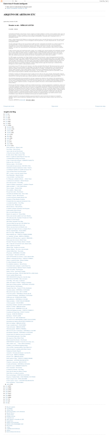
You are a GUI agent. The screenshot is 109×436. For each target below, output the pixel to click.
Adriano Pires (10, 410)
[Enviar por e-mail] (28, 100)
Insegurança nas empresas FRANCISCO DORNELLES (20, 321)
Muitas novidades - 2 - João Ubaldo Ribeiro (17, 186)
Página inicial (55, 106)
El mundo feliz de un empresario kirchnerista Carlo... (19, 201)
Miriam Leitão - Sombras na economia (15, 247)
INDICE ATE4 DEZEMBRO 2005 (15, 424)
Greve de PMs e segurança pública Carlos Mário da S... (19, 347)
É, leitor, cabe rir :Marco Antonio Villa (16, 155)
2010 (6, 388)
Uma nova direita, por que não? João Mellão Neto (18, 223)
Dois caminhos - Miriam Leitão (14, 190)
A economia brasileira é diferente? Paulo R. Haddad (19, 267)
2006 (6, 395)
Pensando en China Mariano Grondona (16, 199)
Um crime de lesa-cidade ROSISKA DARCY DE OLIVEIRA (21, 319)
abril (8, 142)
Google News (10, 421)
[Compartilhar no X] (31, 100)
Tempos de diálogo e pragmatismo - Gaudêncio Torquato (20, 184)
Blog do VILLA (10, 413)
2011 (6, 386)
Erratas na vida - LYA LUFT (13, 162)
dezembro (9, 127)
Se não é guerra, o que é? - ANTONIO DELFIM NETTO (20, 380)
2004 (6, 399)
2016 (6, 118)
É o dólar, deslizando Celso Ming (14, 262)
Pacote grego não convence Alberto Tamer (16, 240)
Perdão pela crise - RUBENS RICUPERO (16, 297)
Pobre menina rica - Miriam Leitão (15, 147)
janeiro (8, 384)
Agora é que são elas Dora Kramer (15, 151)
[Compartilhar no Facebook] (32, 100)
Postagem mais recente (9, 106)
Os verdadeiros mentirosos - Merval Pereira (17, 264)
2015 (6, 119)
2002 (6, 403)
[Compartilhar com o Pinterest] (34, 100)
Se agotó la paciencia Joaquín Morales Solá (17, 197)
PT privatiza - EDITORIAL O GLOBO (16, 253)
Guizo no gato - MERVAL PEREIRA (15, 354)
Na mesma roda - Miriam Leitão (14, 204)
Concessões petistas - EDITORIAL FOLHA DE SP (19, 293)
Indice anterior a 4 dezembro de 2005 (15, 419)
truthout (8, 430)
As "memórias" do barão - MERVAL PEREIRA (18, 236)
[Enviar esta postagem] (26, 100)
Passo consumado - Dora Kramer (14, 367)
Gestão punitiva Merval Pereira (14, 210)
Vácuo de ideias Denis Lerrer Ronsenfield (16, 171)
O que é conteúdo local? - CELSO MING (16, 325)
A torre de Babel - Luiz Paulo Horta (15, 177)
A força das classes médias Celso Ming (16, 153)
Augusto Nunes (10, 414)
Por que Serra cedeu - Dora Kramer (15, 192)
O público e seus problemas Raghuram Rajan (17, 345)
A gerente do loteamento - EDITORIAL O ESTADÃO (19, 295)
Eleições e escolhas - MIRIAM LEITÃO (16, 306)
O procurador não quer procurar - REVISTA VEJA (19, 166)
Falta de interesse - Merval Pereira (14, 206)
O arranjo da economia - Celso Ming (15, 369)
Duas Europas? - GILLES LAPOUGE (16, 254)
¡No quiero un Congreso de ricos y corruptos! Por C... (19, 229)
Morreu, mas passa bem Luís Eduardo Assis (17, 227)
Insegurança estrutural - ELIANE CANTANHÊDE (19, 304)
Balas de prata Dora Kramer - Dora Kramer (17, 340)
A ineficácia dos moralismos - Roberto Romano (18, 180)
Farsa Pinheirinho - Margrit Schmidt (15, 175)
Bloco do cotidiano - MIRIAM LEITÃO (16, 323)
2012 (6, 125)
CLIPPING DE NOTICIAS (13, 428)
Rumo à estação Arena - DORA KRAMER (17, 378)
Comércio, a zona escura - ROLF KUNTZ (16, 362)
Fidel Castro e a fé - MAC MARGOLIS (16, 317)
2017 (6, 116)
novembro (9, 129)
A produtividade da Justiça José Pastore (16, 158)
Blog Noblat (9, 425)
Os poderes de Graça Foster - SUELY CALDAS (18, 312)
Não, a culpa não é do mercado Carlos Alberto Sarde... (19, 243)
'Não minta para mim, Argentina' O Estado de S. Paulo (19, 217)
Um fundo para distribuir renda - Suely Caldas (17, 193)
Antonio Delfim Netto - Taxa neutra (15, 251)
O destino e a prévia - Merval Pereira (15, 195)
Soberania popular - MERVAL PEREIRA (16, 328)
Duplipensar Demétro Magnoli (14, 351)
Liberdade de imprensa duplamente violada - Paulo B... (19, 167)
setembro (9, 132)
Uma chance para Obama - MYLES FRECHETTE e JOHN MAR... (23, 273)
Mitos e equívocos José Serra (13, 245)
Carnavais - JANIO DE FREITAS (15, 314)
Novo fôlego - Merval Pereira (13, 149)
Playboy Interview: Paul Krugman (14, 286)
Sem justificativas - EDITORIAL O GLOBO (17, 299)
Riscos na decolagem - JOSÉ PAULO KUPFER (18, 375)
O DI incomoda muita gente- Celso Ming (16, 336)
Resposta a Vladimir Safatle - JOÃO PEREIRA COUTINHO (21, 377)
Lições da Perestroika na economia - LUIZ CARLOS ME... (21, 256)
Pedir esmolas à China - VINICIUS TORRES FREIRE (20, 358)
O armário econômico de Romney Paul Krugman (18, 208)
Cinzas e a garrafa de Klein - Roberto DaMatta (17, 260)
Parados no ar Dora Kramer (13, 219)
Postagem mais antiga (100, 106)
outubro (9, 130)
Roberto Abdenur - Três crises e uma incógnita (17, 249)
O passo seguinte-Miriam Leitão (14, 275)
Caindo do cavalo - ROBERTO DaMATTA (17, 365)
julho (8, 136)
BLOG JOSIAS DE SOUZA (13, 432)
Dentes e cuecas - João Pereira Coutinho (16, 271)
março (8, 143)
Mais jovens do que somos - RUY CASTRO (17, 291)
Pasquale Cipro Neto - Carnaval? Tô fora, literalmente (19, 288)
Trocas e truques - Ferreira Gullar (14, 188)
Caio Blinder (10, 408)
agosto (8, 134)
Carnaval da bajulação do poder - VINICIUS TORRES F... (20, 310)
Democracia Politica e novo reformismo (16, 411)
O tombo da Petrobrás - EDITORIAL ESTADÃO (18, 364)
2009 (6, 390)
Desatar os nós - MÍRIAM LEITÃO (15, 356)
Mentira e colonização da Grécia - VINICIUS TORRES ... (20, 258)
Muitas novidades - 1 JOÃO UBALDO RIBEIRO (18, 301)
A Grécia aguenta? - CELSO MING (15, 303)
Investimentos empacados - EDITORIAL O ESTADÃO (20, 332)
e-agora (8, 427)
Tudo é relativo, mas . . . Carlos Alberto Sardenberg (18, 343)
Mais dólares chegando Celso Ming (15, 221)
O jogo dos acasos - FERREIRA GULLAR (17, 308)
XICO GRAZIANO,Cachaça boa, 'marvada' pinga (18, 277)
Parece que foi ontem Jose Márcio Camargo (17, 371)
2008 (6, 391)
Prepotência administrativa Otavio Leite (16, 225)
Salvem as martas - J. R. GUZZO (14, 164)
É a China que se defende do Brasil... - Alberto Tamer (19, 179)
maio (8, 140)
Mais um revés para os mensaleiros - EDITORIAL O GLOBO (21, 330)
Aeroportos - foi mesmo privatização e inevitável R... (19, 353)
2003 (6, 401)
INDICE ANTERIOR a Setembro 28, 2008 (17, 8)
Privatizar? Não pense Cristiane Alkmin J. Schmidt (18, 242)
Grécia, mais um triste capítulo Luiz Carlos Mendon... (19, 216)
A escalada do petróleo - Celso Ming (15, 203)
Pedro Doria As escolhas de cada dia (15, 373)
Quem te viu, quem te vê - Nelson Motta (16, 214)
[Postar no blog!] (29, 100)
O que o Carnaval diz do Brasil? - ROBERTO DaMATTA (20, 160)
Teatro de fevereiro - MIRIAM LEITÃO (16, 327)
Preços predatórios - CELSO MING (15, 382)
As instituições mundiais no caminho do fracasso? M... (19, 169)
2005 (6, 397)
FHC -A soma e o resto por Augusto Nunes (17, 173)
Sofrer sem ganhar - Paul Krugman (15, 269)
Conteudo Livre (10, 418)
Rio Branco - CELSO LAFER (14, 316)
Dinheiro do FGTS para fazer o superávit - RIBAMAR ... (20, 238)
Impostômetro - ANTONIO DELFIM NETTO (18, 360)
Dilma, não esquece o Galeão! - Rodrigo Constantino (19, 282)
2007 (6, 393)
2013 (6, 123)
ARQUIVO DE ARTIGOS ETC (20, 14)
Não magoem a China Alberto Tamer (15, 338)
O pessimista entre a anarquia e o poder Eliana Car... (19, 266)
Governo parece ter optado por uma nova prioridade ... (19, 334)
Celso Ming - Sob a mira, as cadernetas (16, 280)
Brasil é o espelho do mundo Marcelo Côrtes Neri (18, 156)
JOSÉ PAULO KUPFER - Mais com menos (17, 279)
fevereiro (9, 145)
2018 (6, 114)
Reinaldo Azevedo (11, 416)
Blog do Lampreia (11, 407)
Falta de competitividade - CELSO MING (16, 230)
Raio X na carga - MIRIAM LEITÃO (15, 232)
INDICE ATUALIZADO (13, 422)
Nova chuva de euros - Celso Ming (15, 182)
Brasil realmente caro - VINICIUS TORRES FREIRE (19, 234)
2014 (6, 121)
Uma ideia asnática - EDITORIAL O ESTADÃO (18, 290)
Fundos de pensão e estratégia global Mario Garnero (19, 349)
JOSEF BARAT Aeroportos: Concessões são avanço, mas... (21, 341)
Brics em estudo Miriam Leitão (14, 212)
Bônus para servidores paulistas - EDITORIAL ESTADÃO (20, 284)
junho (8, 138)
